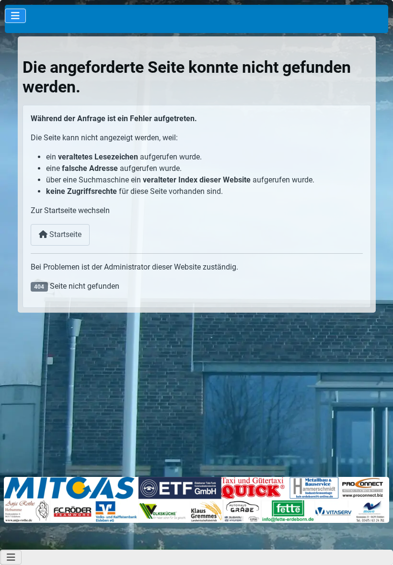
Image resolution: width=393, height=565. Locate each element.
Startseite (64, 234)
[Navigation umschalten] (15, 16)
